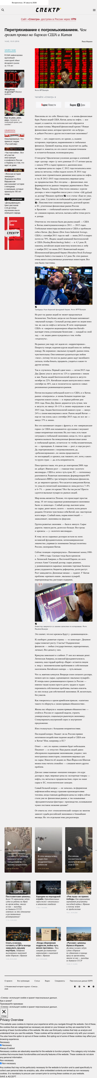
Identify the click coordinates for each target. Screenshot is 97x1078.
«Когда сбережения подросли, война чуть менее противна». (47, 949)
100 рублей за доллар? (13, 91)
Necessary (7, 1045)
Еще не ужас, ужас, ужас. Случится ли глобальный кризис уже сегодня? (63, 197)
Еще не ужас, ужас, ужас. (13, 121)
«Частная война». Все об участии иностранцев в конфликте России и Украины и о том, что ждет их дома (14, 158)
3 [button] (50, 874)
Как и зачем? (6, 1000)
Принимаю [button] (5, 1003)
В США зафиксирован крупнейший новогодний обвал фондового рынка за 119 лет (14, 60)
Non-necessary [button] (7, 1060)
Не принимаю (16, 1003)
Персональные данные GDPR (81, 981)
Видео (47, 981)
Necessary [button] (5, 1042)
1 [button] (43, 874)
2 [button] (46, 874)
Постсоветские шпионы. (18, 906)
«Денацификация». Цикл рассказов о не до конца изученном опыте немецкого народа (13, 207)
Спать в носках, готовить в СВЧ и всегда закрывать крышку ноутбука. (18, 949)
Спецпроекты (10, 130)
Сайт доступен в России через (48, 19)
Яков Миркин (87, 41)
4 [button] (54, 874)
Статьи (37, 981)
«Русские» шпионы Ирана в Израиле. (77, 951)
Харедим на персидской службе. (48, 900)
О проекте (8, 981)
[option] (18, 850)
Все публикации (23, 981)
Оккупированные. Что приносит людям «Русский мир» (14, 141)
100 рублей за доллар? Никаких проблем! (63, 194)
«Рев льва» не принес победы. (78, 902)
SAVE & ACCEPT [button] (8, 1076)
